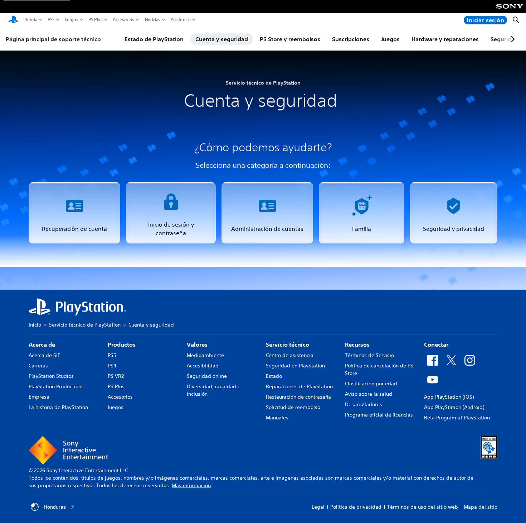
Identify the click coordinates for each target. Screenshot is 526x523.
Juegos (71, 20)
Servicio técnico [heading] (287, 344)
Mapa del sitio (480, 507)
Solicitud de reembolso (293, 407)
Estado (274, 376)
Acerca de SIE (44, 355)
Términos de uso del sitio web (422, 507)
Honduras (55, 507)
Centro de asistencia (289, 355)
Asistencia (181, 20)
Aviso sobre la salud (368, 394)
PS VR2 (116, 376)
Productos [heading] (122, 344)
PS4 (112, 365)
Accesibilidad (203, 365)
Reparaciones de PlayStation (299, 386)
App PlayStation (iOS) (449, 397)
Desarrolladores (363, 404)
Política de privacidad (355, 507)
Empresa (39, 397)
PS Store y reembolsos (290, 39)
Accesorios (123, 20)
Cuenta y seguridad (221, 39)
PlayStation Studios (51, 376)
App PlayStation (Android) (454, 407)
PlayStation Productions (56, 386)
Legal (318, 507)
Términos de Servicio (369, 355)
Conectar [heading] (436, 344)
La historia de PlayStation (58, 407)
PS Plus (95, 20)
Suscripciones (350, 39)
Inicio (35, 325)
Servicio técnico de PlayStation (85, 325)
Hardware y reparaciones (445, 39)
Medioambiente (205, 355)
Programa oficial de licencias (379, 415)
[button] (74, 213)
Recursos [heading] (357, 344)
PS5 (51, 20)
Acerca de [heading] (42, 344)
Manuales (277, 417)
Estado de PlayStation (154, 39)
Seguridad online (207, 376)
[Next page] (511, 39)
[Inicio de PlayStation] (13, 20)
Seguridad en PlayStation (295, 365)
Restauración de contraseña (298, 397)
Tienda (31, 20)
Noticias (152, 20)
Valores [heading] (197, 344)
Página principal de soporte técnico (53, 39)
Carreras (38, 365)
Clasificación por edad (371, 383)
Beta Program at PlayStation (457, 417)
